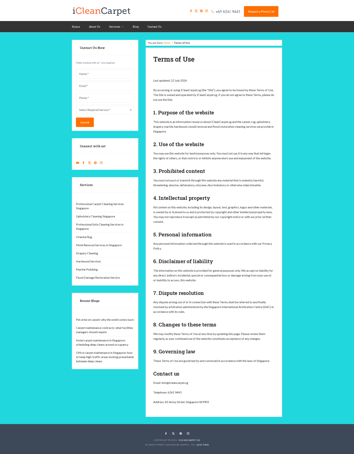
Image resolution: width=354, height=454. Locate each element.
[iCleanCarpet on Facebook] (191, 11)
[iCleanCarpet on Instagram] (206, 11)
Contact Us (155, 26)
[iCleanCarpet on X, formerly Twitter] (196, 11)
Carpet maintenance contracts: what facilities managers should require (104, 330)
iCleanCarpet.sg (189, 440)
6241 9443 (203, 444)
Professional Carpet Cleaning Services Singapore (100, 206)
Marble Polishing (87, 269)
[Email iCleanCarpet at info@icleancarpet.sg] (77, 162)
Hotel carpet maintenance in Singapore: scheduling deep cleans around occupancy (102, 342)
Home (76, 26)
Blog (136, 26)
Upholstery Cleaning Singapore (95, 216)
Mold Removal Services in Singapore (99, 245)
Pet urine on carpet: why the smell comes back (105, 319)
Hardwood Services (88, 261)
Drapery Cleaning (87, 253)
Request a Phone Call (261, 11)
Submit (84, 122)
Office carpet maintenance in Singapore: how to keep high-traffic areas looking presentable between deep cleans (105, 357)
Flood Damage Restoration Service (98, 277)
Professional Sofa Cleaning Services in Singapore (100, 226)
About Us (94, 26)
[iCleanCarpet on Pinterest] (201, 11)
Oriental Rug (84, 237)
